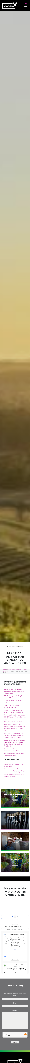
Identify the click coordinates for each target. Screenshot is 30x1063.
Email (15, 1003)
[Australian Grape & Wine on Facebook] (15, 922)
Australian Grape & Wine (14, 926)
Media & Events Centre (13, 669)
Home (4, 669)
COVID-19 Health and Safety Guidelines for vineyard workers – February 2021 (15, 691)
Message (15, 1010)
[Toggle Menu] (25, 7)
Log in (22, 4)
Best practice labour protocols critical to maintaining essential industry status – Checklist (14, 735)
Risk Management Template (13, 722)
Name (15, 995)
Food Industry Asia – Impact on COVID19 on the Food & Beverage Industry (15, 717)
